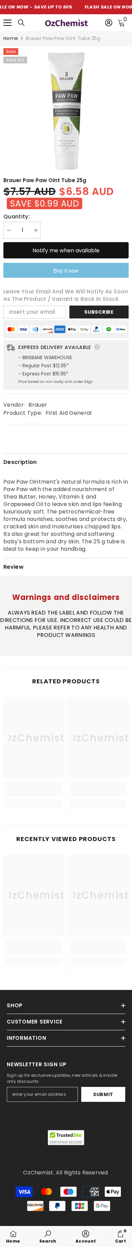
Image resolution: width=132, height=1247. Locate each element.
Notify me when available (66, 250)
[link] (33, 788)
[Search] (21, 23)
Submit (103, 1094)
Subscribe (98, 312)
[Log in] (108, 22)
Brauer (37, 405)
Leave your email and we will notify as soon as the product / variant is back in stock (65, 295)
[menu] (7, 23)
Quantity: (16, 216)
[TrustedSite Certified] (66, 1137)
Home (10, 38)
